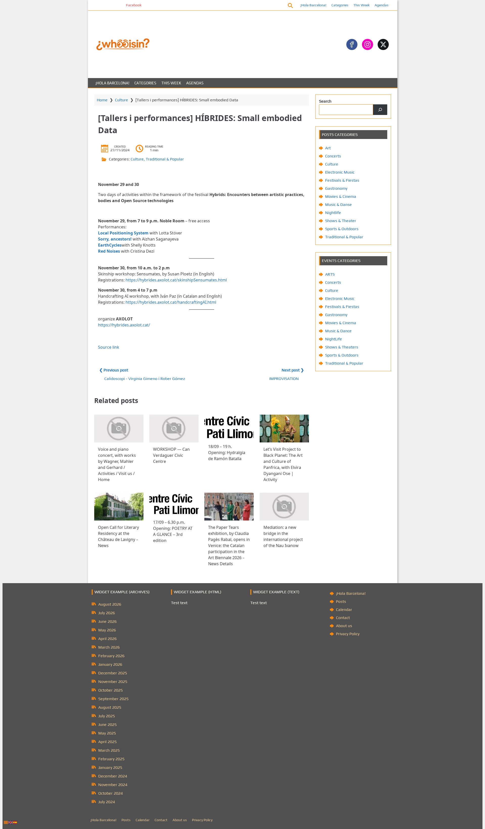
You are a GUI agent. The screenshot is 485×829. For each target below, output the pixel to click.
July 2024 (106, 801)
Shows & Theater (340, 220)
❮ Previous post (113, 370)
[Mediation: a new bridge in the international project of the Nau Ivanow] (284, 506)
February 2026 (111, 655)
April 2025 (107, 741)
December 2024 (112, 776)
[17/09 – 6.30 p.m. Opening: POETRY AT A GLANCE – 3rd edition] (174, 504)
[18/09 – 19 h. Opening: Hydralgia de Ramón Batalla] (229, 427)
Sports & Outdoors (341, 228)
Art (328, 148)
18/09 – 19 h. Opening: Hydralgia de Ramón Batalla (226, 452)
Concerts (333, 156)
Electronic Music (339, 172)
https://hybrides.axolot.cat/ (124, 325)
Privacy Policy (347, 633)
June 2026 (107, 621)
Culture (121, 100)
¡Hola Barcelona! (313, 5)
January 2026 (110, 664)
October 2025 (110, 690)
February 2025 (111, 758)
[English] (10, 822)
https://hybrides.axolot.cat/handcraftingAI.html (171, 302)
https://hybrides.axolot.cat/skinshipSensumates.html (176, 280)
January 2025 (110, 767)
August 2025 (109, 707)
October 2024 (110, 793)
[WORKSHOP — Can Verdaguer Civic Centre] (174, 428)
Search (325, 101)
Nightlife (333, 212)
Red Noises (109, 251)
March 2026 (109, 647)
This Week (361, 5)
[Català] (6, 822)
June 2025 (107, 724)
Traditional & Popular (165, 159)
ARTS (330, 274)
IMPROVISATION (284, 378)
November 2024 (112, 784)
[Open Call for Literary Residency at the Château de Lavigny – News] (118, 506)
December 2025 (112, 673)
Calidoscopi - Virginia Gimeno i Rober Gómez (144, 378)
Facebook (114, 5)
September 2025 (113, 698)
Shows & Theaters (341, 347)
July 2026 (106, 612)
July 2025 (106, 716)
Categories (339, 5)
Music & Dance (338, 330)
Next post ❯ (293, 370)
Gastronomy (336, 188)
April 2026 (107, 638)
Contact (343, 617)
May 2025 (107, 733)
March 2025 (109, 750)
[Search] (380, 109)
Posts (341, 601)
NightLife (333, 339)
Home (102, 100)
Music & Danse (338, 204)
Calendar (344, 609)
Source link (108, 347)
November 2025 (112, 681)
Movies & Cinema (340, 196)
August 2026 (109, 604)
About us (344, 625)
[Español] (15, 822)
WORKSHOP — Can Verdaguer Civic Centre (171, 455)
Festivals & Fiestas (342, 180)
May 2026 (107, 630)
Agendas (382, 5)
